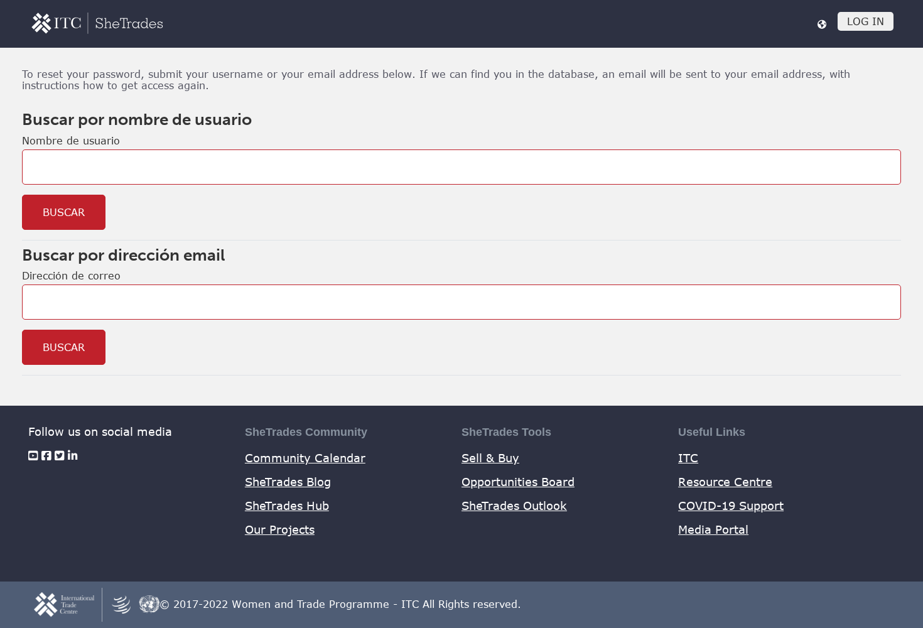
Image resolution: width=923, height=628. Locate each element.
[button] (821, 24)
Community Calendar (305, 458)
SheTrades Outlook (514, 505)
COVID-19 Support (731, 505)
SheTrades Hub (287, 505)
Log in (865, 21)
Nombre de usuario (71, 140)
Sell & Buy (490, 458)
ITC (688, 458)
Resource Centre (725, 482)
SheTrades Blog (288, 482)
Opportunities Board (518, 482)
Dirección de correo (71, 275)
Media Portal (713, 529)
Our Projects (280, 529)
